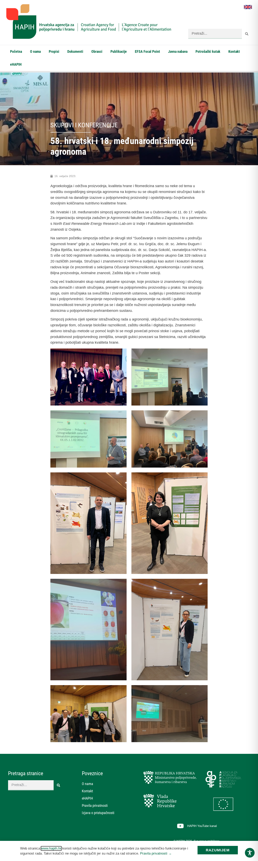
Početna (16, 51)
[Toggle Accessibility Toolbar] (249, 853)
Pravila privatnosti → (156, 853)
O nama (35, 51)
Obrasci (96, 51)
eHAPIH (16, 64)
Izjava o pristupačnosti (98, 813)
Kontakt (234, 51)
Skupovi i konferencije (84, 125)
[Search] (247, 34)
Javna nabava (177, 51)
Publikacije (118, 51)
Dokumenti (75, 51)
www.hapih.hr (51, 848)
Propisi (54, 51)
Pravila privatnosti (95, 805)
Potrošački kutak (208, 51)
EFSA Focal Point (147, 51)
